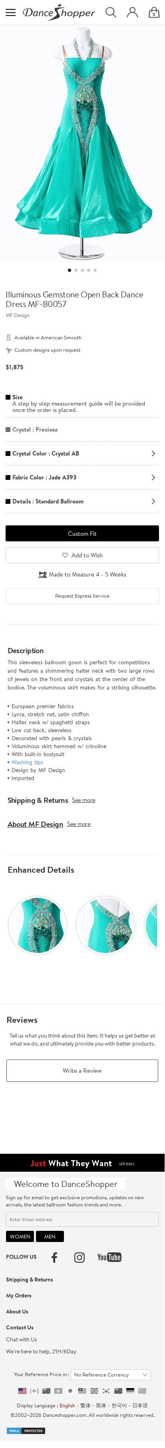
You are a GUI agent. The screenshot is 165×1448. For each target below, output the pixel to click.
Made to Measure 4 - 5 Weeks (87, 574)
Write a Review (82, 1070)
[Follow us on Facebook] (54, 1257)
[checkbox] (82, 596)
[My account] (132, 12)
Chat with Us (21, 1339)
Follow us (21, 1257)
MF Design (18, 315)
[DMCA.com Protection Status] (26, 1430)
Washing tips (27, 762)
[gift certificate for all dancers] (82, 1162)
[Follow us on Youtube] (109, 1257)
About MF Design (35, 824)
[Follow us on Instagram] (79, 1257)
